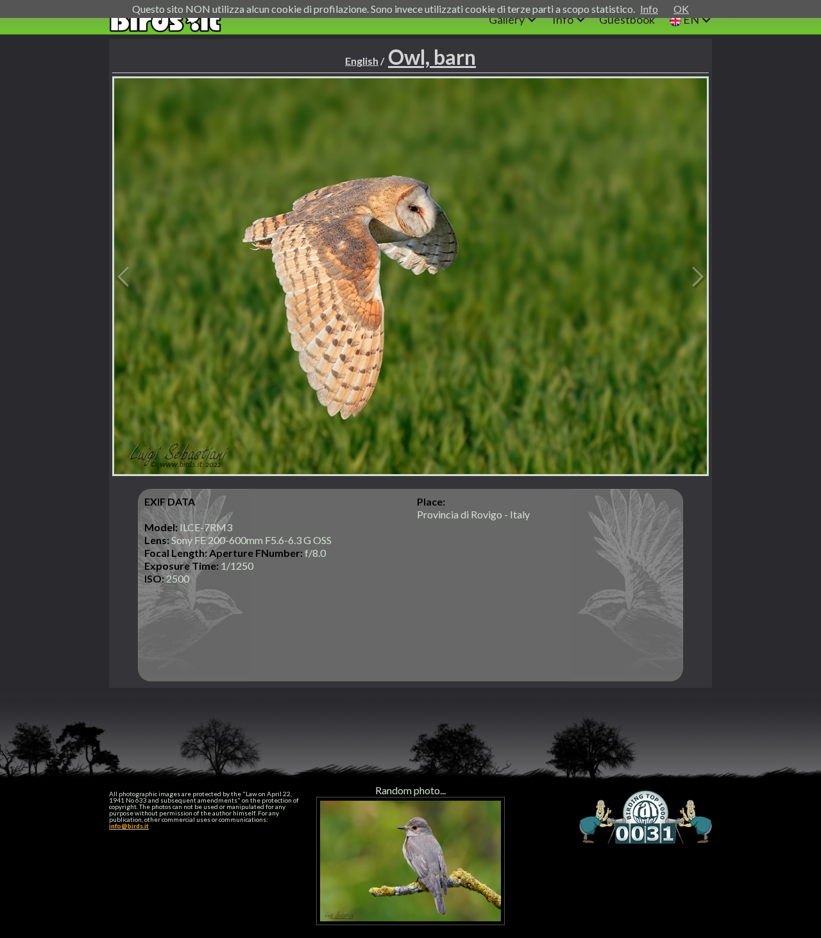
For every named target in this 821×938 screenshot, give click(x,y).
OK (681, 9)
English (361, 61)
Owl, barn (432, 56)
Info (649, 9)
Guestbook (627, 19)
